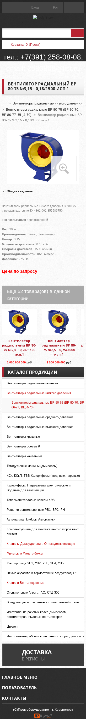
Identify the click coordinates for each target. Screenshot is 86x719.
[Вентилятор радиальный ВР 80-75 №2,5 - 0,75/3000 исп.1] (59, 322)
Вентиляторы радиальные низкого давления (47, 103)
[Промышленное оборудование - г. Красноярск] (43, 17)
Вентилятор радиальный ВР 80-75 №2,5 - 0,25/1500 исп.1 (19, 347)
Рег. (55, 7)
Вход (34, 7)
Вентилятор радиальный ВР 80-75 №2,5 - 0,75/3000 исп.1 (59, 347)
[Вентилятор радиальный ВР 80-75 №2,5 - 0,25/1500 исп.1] (19, 322)
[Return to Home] (4, 103)
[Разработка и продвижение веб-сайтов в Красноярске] (43, 715)
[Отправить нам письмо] (74, 7)
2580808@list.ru (53, 68)
